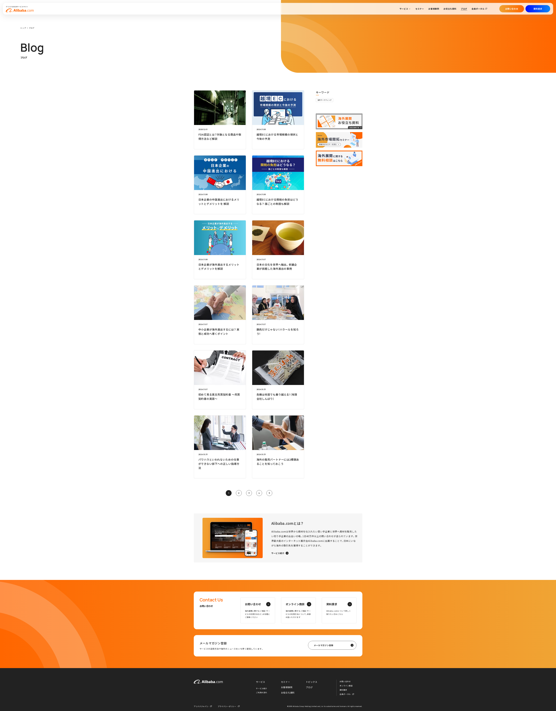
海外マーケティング (324, 100)
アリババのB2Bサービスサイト (17, 7)
